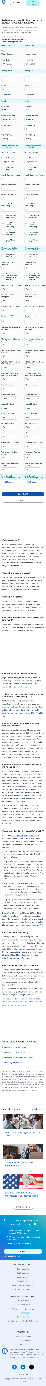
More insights (23, 1207)
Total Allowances (7, 385)
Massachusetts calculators (15, 1048)
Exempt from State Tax (10, 256)
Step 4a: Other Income (9, 185)
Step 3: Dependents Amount (11, 175)
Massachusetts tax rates (14, 1053)
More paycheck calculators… (23, 1285)
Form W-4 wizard (23, 1281)
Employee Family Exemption (11, 285)
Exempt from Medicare (10, 241)
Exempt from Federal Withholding (10, 225)
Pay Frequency (6, 135)
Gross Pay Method (8, 116)
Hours (3, 85)
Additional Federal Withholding (7, 205)
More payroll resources (14, 1063)
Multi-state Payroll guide (11, 710)
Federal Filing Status (8, 158)
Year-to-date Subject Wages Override (11, 351)
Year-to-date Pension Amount (9, 453)
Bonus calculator (23, 1277)
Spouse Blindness (7, 404)
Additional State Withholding (7, 263)
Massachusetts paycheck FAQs (13, 39)
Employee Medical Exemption (7, 296)
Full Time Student (7, 423)
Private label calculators (23, 1336)
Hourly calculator (23, 1273)
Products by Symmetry (23, 1340)
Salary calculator (23, 1269)
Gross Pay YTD (6, 125)
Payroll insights (23, 1317)
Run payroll (33, 3)
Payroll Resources (23, 687)
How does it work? (12, 1256)
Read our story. (32, 1358)
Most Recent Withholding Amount (10, 464)
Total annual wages (8, 433)
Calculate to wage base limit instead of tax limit (10, 374)
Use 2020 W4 (10, 152)
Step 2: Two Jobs (9, 168)
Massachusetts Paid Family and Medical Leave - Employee (11, 277)
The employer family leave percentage (10, 328)
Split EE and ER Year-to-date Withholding (11, 363)
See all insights (37, 1109)
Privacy (19, 1374)
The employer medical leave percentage (11, 340)
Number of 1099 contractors (7, 317)
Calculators (14, 2)
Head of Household (8, 414)
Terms (27, 1374)
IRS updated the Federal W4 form (23, 835)
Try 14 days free (23, 1251)
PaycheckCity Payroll (33, 713)
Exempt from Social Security (10, 233)
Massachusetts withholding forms (18, 1058)
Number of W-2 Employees (11, 306)
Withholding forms (23, 1305)
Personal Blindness (8, 395)
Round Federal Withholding (10, 216)
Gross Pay (5, 106)
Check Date (5, 60)
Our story (23, 1344)
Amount (4, 76)
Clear (23, 500)
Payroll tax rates (23, 1301)
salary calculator (15, 37)
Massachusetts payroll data (12, 42)
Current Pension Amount (10, 442)
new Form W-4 (37, 925)
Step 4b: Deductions (8, 194)
